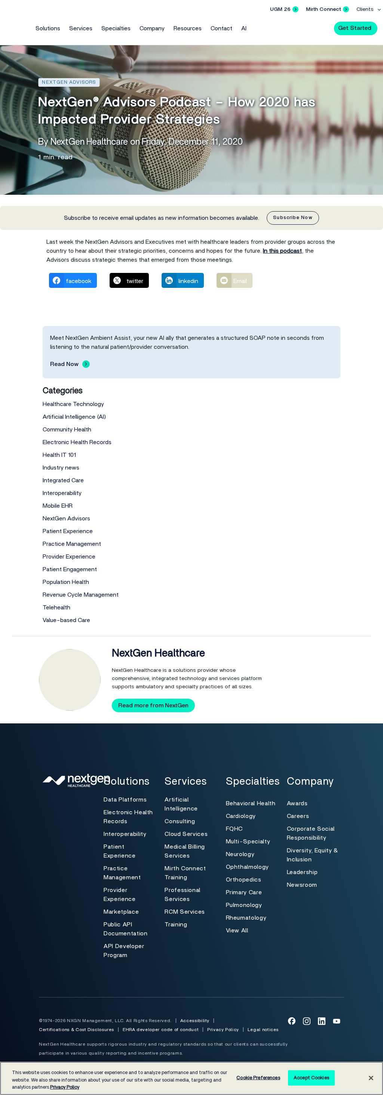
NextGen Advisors (66, 519)
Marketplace (121, 912)
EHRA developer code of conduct (161, 1029)
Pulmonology (244, 905)
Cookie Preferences (258, 1077)
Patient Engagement (70, 569)
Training (176, 925)
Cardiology (241, 816)
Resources (188, 28)
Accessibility (194, 1020)
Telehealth (56, 607)
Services (80, 28)
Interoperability (62, 493)
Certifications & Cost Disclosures (76, 1029)
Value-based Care (66, 620)
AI (243, 28)
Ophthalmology (247, 867)
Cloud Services (186, 834)
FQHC (234, 829)
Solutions (48, 28)
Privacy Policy (223, 1029)
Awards (297, 803)
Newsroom (302, 885)
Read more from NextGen (153, 705)
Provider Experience (69, 557)
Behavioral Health (251, 803)
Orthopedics (243, 880)
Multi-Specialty (248, 842)
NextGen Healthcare (158, 653)
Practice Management (72, 544)
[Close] (371, 1078)
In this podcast (282, 251)
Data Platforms (125, 800)
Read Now (64, 364)
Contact (221, 28)
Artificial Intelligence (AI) (74, 417)
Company (152, 28)
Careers (298, 816)
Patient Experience (68, 531)
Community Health (67, 430)
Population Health (66, 582)
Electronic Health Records (77, 442)
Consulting (180, 821)
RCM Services (185, 912)
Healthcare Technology (73, 404)
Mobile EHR (58, 506)
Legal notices (263, 1029)
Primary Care (244, 892)
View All (237, 930)
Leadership (302, 872)
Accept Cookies (311, 1077)
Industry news (61, 468)
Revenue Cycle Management (81, 595)
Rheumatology (246, 918)
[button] (322, 28)
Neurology (240, 854)
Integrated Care (63, 480)
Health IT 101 (59, 455)
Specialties (116, 28)
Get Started (354, 28)
